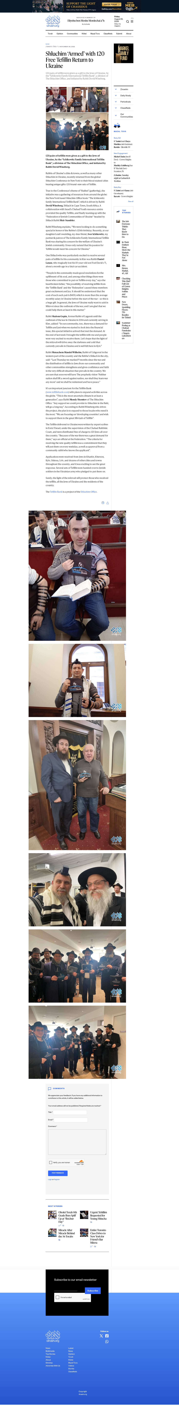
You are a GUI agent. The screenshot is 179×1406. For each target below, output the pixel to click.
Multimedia (50, 1351)
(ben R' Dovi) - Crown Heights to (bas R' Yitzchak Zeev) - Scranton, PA (123, 164)
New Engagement (121, 154)
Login (50, 1180)
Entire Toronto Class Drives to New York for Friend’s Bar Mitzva (98, 1236)
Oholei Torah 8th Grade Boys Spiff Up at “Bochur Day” (67, 1217)
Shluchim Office (89, 491)
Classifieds (108, 34)
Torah (50, 34)
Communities (72, 34)
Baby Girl (117, 138)
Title (50, 1112)
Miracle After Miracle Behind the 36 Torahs (66, 1233)
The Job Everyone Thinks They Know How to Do (126, 229)
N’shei (84, 34)
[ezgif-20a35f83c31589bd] (89, 6)
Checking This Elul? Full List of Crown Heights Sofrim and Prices (126, 287)
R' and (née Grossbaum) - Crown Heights (123, 193)
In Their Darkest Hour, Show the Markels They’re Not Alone (126, 251)
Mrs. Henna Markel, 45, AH (125, 269)
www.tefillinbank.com (57, 392)
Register (57, 1180)
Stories (71, 1369)
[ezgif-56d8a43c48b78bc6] (123, 53)
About (128, 34)
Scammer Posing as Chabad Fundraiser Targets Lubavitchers (126, 330)
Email (50, 1120)
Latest (70, 1348)
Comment (52, 1127)
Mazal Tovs (95, 34)
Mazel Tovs (72, 1363)
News (47, 44)
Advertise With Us (53, 1366)
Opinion (60, 34)
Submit (119, 34)
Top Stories (50, 1354)
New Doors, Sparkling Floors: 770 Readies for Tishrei (126, 309)
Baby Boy (117, 188)
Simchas (49, 1363)
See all (130, 202)
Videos (71, 1366)
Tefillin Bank (56, 491)
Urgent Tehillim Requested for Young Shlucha (98, 1215)
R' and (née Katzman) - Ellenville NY (123, 144)
